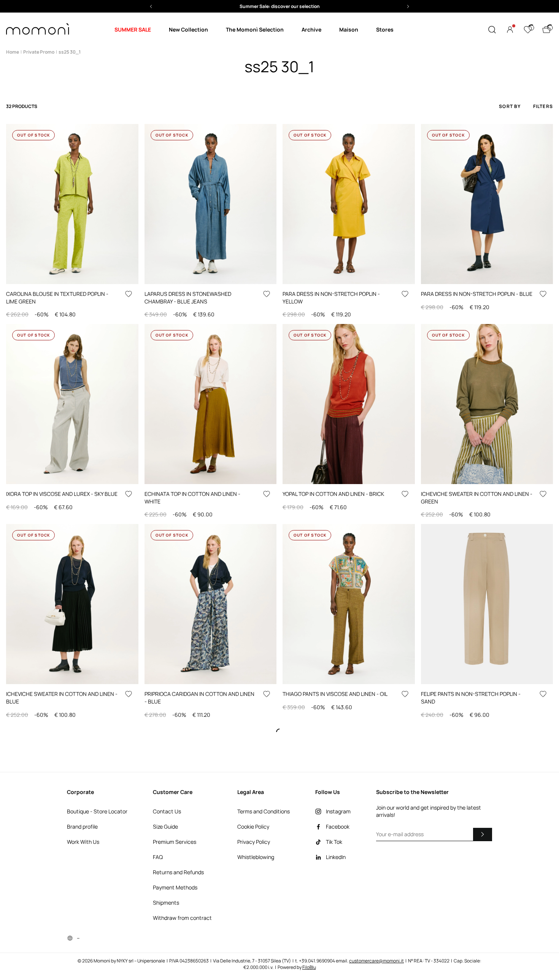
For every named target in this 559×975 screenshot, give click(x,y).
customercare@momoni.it (376, 961)
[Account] (510, 29)
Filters (543, 106)
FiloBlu (309, 967)
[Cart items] (546, 29)
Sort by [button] (510, 106)
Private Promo (38, 52)
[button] (279, 6)
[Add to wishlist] (128, 294)
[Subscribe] (482, 834)
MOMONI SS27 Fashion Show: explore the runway (279, 6)
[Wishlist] (527, 29)
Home (12, 52)
